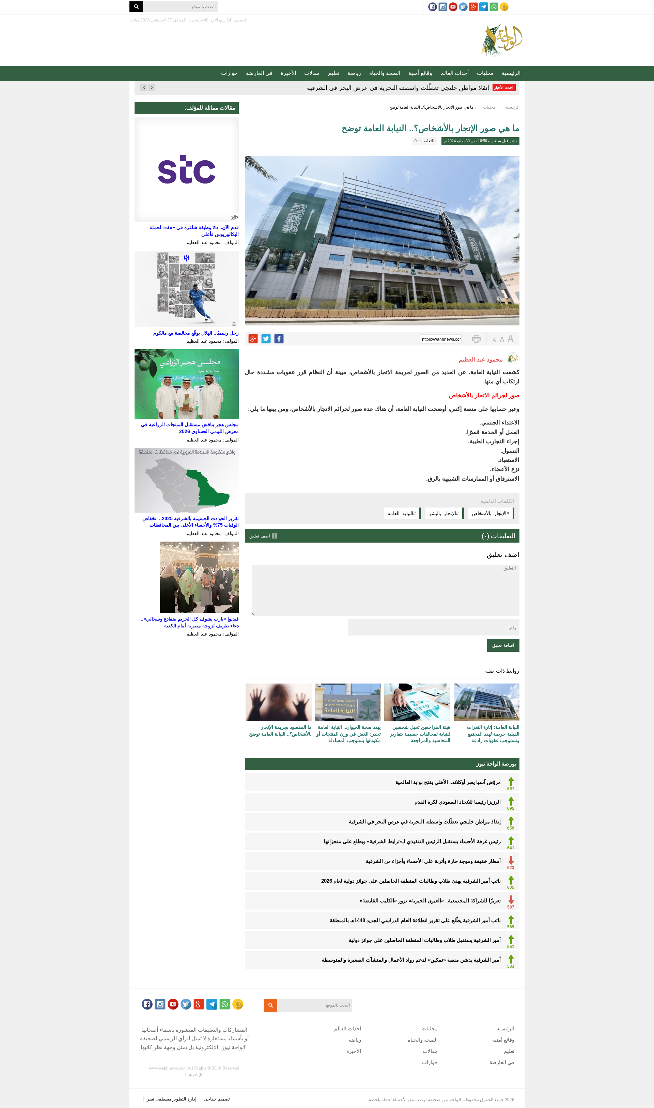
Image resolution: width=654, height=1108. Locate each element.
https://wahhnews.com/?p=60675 (442, 339)
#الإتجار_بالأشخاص (490, 513)
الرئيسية (511, 73)
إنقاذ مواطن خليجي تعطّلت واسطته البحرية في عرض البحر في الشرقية (398, 87)
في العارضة (259, 73)
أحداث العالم (454, 73)
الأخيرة (288, 73)
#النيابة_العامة (402, 513)
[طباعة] (476, 339)
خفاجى (210, 1099)
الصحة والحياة (384, 73)
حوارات (229, 73)
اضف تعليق (259, 536)
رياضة (354, 73)
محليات (485, 73)
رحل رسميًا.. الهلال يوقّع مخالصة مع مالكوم (196, 333)
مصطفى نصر (159, 1099)
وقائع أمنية (420, 73)
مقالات (312, 73)
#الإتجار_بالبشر (444, 513)
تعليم (333, 73)
